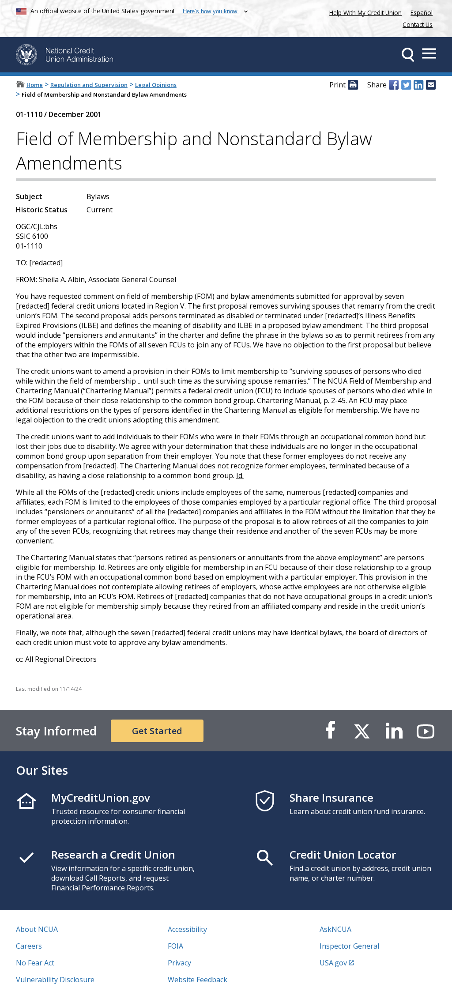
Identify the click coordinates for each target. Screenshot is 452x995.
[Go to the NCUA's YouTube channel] (425, 730)
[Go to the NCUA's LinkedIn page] (393, 730)
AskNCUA (335, 929)
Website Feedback (197, 979)
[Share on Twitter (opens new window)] (406, 85)
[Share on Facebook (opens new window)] (393, 85)
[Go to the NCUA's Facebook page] (330, 730)
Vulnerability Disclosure (55, 979)
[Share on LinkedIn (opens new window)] (418, 85)
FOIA (175, 946)
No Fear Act (35, 963)
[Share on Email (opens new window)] (431, 85)
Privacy (179, 963)
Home (34, 85)
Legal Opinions (156, 85)
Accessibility (187, 929)
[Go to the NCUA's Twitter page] (362, 730)
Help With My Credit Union (364, 12)
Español (422, 12)
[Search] (408, 55)
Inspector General (349, 946)
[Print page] (352, 85)
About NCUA (37, 929)
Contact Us (418, 24)
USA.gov (333, 963)
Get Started (157, 731)
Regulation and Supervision (89, 85)
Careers (29, 946)
